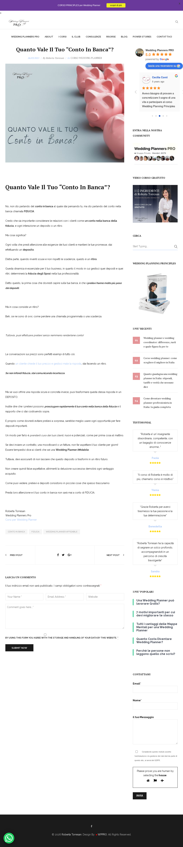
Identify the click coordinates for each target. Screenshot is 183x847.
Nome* (137, 700)
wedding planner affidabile (61, 532)
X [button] (179, 3)
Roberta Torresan (55, 58)
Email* (137, 683)
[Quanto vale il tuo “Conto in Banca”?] (58, 555)
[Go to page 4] (166, 115)
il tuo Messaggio (143, 717)
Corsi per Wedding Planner (21, 519)
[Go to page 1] (156, 115)
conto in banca (16, 532)
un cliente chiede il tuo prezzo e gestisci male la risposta (48, 363)
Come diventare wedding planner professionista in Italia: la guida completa (158, 403)
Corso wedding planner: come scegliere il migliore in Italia (160, 360)
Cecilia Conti (160, 77)
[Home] (19, 22)
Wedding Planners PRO (159, 50)
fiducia (35, 532)
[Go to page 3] (163, 115)
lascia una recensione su (162, 65)
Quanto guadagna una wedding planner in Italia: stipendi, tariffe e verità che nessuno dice (160, 380)
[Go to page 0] (152, 115)
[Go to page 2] (159, 116)
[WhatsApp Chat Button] (9, 838)
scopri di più (116, 5)
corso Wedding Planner (86, 58)
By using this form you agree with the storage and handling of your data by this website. (61, 638)
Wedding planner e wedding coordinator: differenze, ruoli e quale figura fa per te (160, 342)
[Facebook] (91, 826)
